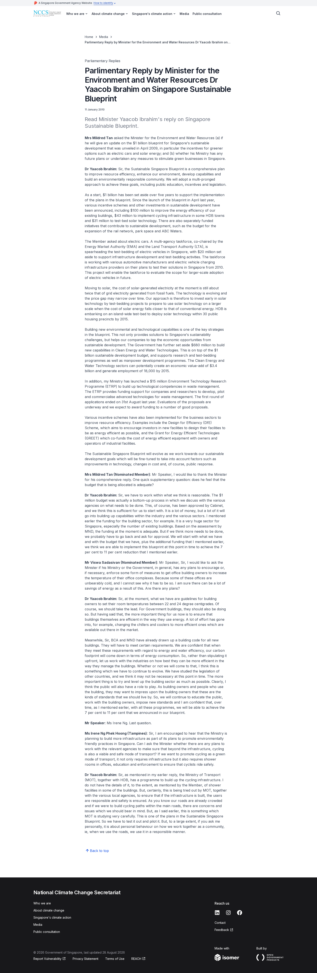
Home (89, 37)
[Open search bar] (278, 13)
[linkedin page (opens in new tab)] (217, 912)
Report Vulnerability (47, 959)
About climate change (48, 910)
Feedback (224, 930)
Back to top (99, 851)
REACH (138, 959)
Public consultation (207, 14)
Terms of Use (114, 958)
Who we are (42, 903)
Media (184, 14)
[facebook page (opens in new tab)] (239, 912)
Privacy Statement (85, 958)
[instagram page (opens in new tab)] (228, 912)
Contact (220, 922)
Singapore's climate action (52, 917)
